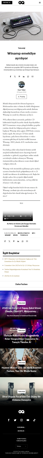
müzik (15, 235)
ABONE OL (7, 2)
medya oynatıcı (24, 233)
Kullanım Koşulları (21, 440)
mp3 (33, 233)
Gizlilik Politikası (21, 438)
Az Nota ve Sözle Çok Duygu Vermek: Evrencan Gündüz (21, 225)
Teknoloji (21, 48)
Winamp (8, 235)
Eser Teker (22, 90)
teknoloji (24, 235)
